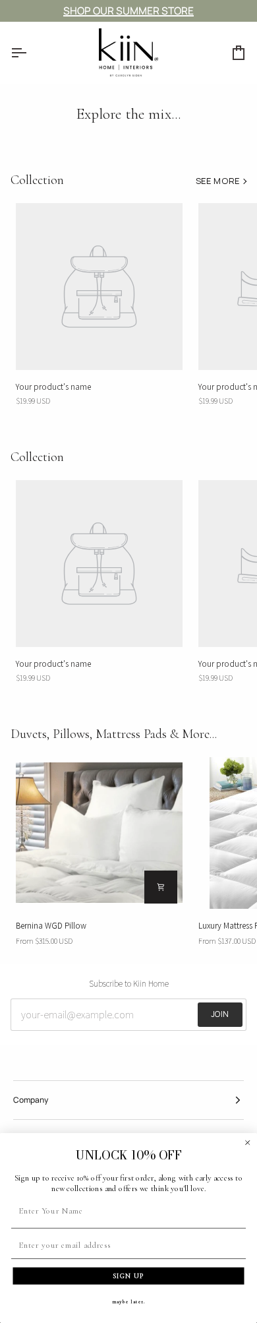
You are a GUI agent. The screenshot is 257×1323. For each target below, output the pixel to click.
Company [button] (30, 1099)
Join (220, 1014)
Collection (37, 180)
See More (218, 181)
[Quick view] (160, 887)
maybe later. (129, 1302)
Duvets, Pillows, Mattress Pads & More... (114, 734)
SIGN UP (129, 1276)
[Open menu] (30, 52)
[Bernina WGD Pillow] (99, 833)
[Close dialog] (248, 1142)
